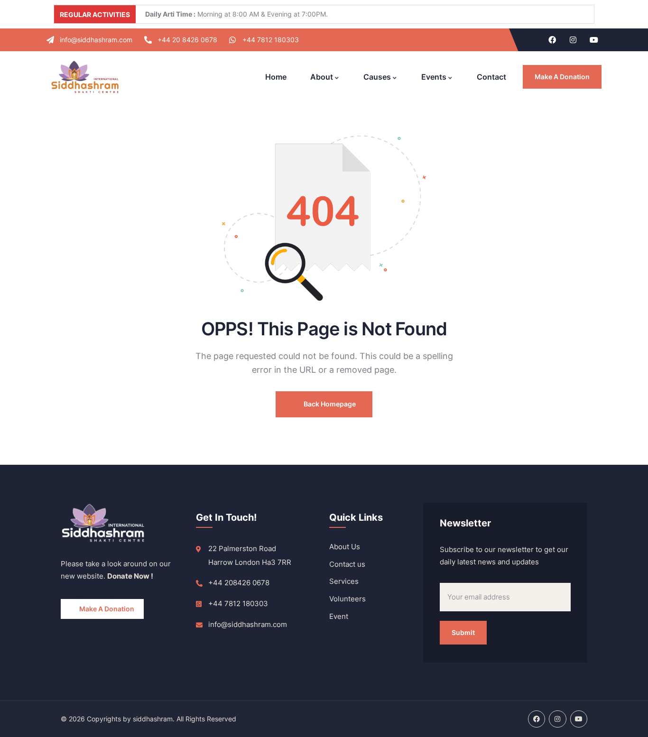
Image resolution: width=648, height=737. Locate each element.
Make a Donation (562, 77)
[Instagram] (573, 39)
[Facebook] (552, 39)
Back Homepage (329, 404)
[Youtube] (594, 39)
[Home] (84, 76)
